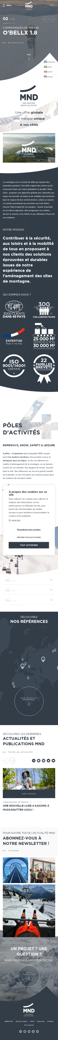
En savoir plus (14, 520)
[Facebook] (38, 760)
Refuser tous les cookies (29, 537)
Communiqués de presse (21, 28)
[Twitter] (48, 760)
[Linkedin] (33, 760)
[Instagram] (43, 760)
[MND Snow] (29, 579)
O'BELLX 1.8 (20, 32)
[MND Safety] (29, 590)
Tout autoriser (29, 545)
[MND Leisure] (29, 600)
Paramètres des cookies (29, 529)
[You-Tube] (53, 760)
